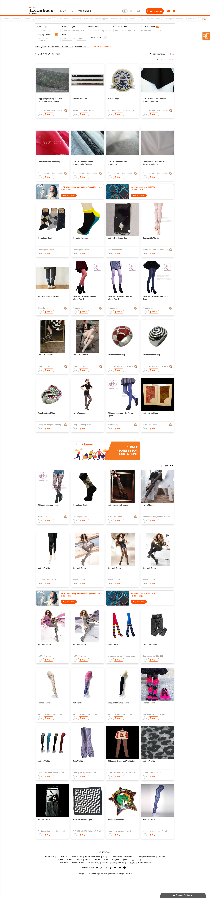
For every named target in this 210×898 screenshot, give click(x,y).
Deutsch (69, 860)
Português (115, 860)
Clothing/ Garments (82, 47)
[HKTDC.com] (105, 852)
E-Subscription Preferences (145, 857)
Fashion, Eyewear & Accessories (60, 47)
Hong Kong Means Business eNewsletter (117, 857)
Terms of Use (63, 863)
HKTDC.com (49, 857)
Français (88, 860)
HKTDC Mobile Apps (92, 857)
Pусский (125, 860)
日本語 (150, 860)
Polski (106, 860)
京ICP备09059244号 (119, 863)
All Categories (40, 47)
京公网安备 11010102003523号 (140, 863)
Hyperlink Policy (93, 863)
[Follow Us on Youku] (124, 867)
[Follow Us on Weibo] (110, 867)
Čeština (60, 860)
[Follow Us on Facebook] (97, 867)
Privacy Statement (78, 863)
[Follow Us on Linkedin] (106, 867)
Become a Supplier (154, 11)
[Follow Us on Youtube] (120, 867)
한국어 (141, 860)
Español (79, 860)
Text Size (161, 857)
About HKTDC (62, 857)
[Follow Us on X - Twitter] (101, 867)
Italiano (97, 860)
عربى (134, 860)
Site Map (105, 863)
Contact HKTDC (76, 857)
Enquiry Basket (183, 895)
